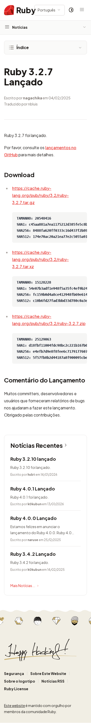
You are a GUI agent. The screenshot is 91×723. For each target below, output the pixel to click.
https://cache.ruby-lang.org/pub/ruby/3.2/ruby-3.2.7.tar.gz (40, 195)
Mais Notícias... (22, 585)
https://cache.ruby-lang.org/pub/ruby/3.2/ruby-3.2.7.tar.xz (40, 259)
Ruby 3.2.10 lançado (33, 459)
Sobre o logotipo (19, 681)
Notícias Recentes (36, 445)
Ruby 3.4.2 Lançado (33, 554)
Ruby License (16, 688)
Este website (14, 705)
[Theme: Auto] (71, 10)
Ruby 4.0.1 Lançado (32, 488)
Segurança (14, 673)
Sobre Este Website (48, 673)
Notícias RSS (52, 681)
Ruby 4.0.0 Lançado (33, 518)
